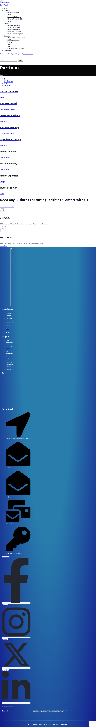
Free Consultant (28, 54)
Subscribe (5, 711)
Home (1, 75)
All (4, 78)
